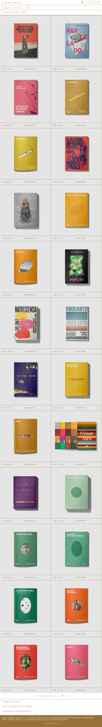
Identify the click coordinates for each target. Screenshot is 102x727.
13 (62, 696)
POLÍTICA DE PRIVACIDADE (17, 706)
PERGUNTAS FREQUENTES (16, 711)
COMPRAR (29, 69)
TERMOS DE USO (11, 701)
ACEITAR (51, 723)
